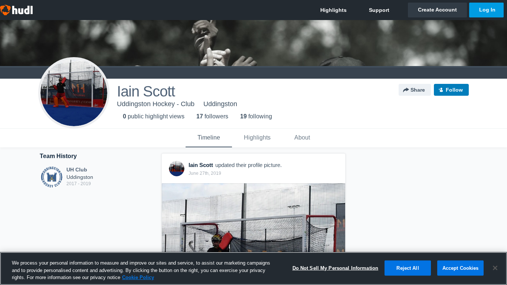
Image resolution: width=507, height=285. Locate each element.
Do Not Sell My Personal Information (335, 268)
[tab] (209, 138)
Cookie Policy (138, 277)
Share (417, 90)
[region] (253, 268)
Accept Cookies (460, 268)
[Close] (495, 268)
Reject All (407, 268)
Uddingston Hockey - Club (155, 104)
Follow (454, 90)
